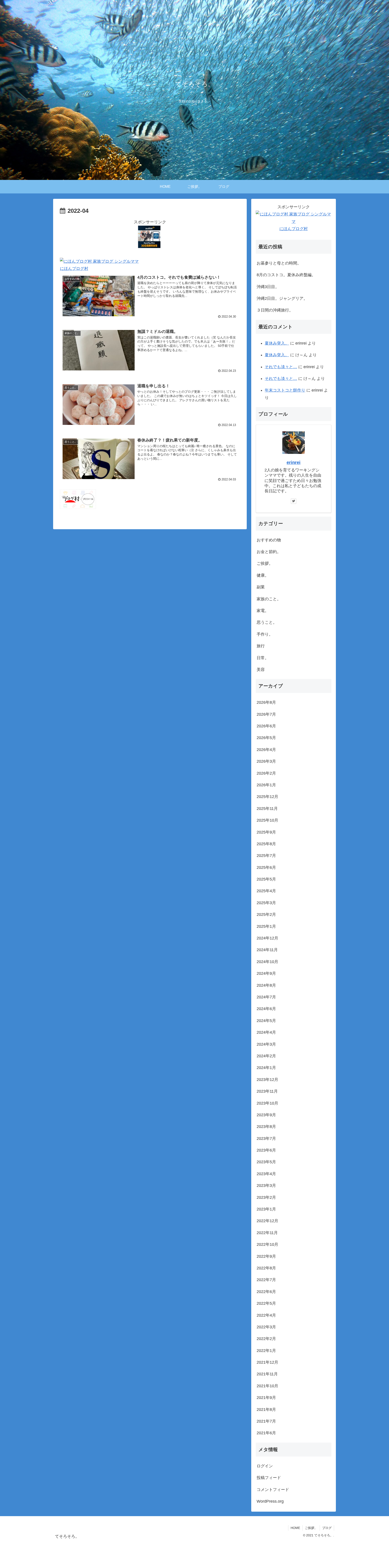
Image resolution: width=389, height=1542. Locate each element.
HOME (295, 1528)
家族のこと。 (269, 599)
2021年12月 (267, 1362)
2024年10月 (267, 961)
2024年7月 (266, 997)
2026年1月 (266, 785)
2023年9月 (266, 1115)
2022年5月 (266, 1303)
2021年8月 (266, 1409)
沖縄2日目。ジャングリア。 (282, 298)
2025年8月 (266, 844)
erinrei (294, 462)
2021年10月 (267, 1386)
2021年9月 (266, 1397)
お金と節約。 (269, 551)
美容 (261, 669)
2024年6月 (266, 1008)
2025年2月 (266, 914)
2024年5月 (266, 1020)
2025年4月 (266, 891)
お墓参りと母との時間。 (279, 263)
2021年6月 (266, 1433)
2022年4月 (266, 1315)
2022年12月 (267, 1221)
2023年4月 (266, 1174)
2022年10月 (267, 1244)
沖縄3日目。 (268, 287)
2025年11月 (267, 808)
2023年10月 (267, 1103)
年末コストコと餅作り (285, 390)
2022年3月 (266, 1327)
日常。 (263, 658)
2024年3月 (266, 1044)
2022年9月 (266, 1256)
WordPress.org (270, 1501)
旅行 (261, 646)
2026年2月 (266, 773)
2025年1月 (266, 926)
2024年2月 (266, 1056)
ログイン (265, 1466)
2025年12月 (267, 796)
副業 (261, 587)
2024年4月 (266, 1032)
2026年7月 (266, 714)
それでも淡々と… (281, 367)
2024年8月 (266, 985)
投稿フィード (269, 1477)
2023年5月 (266, 1162)
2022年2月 (266, 1338)
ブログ (327, 1528)
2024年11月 (267, 950)
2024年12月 (267, 938)
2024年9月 (266, 973)
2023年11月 (267, 1091)
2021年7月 (266, 1421)
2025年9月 (266, 832)
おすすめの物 (269, 540)
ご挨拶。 (265, 563)
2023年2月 (266, 1197)
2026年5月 (266, 737)
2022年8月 (266, 1268)
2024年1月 (266, 1067)
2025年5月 (266, 879)
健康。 (263, 575)
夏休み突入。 (277, 343)
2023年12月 (267, 1079)
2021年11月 (267, 1374)
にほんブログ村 (74, 268)
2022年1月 (266, 1350)
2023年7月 (266, 1138)
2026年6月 (266, 726)
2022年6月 (266, 1291)
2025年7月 (266, 855)
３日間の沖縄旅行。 (275, 310)
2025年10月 (267, 820)
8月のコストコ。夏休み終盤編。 (286, 275)
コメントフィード (273, 1489)
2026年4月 (266, 749)
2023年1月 (266, 1209)
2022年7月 (266, 1280)
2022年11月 (267, 1232)
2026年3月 (266, 761)
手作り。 (265, 634)
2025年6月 (266, 867)
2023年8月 (266, 1126)
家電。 (263, 610)
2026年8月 (266, 702)
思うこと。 (267, 622)
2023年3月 (266, 1185)
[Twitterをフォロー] (293, 501)
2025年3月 (266, 903)
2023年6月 (266, 1150)
